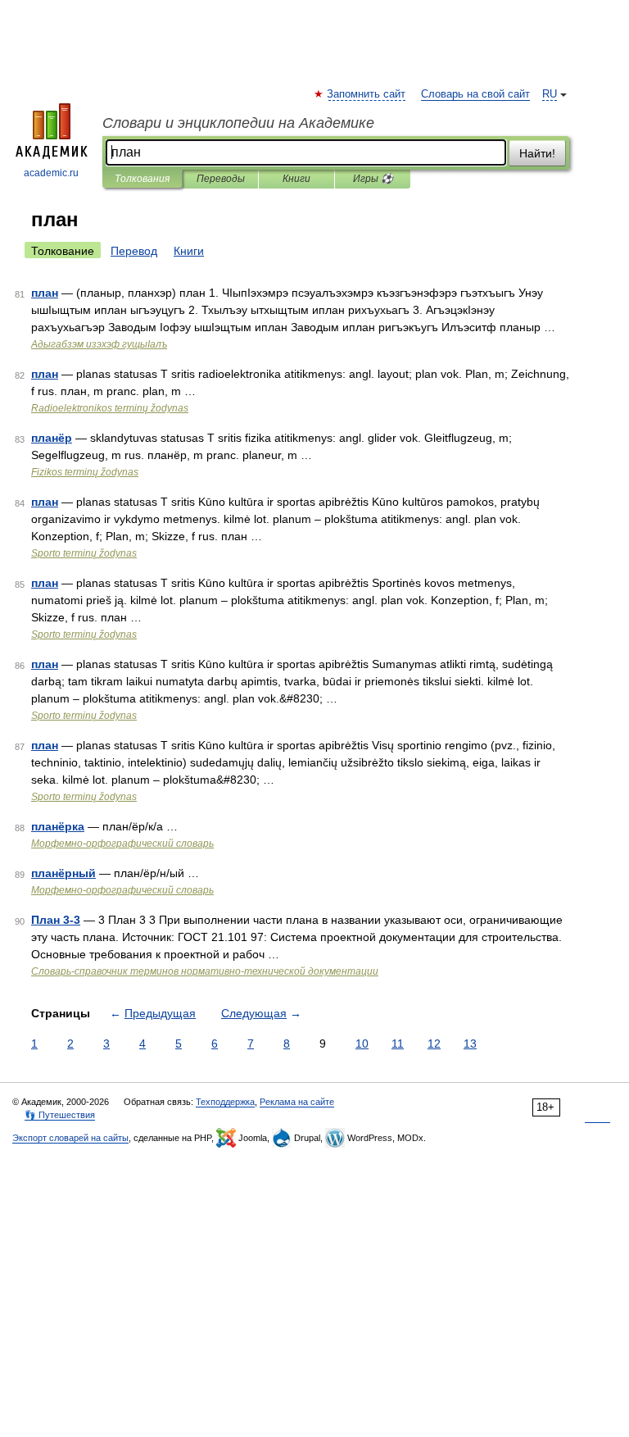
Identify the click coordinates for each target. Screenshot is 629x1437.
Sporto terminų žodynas (84, 553)
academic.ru (51, 173)
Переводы (221, 178)
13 (470, 1043)
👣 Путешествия (60, 1115)
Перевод (134, 250)
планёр (51, 437)
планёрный (63, 873)
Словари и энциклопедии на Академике (238, 123)
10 (362, 1043)
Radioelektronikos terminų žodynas (109, 408)
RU (549, 94)
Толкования (142, 178)
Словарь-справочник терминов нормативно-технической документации (204, 971)
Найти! (537, 153)
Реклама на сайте (297, 1102)
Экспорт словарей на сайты (70, 1138)
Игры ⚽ (373, 178)
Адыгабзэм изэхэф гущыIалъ (99, 344)
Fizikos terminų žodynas (84, 472)
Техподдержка (225, 1102)
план (44, 292)
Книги (296, 178)
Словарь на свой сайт (475, 94)
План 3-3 (55, 919)
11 (397, 1043)
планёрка (57, 826)
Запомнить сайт (366, 94)
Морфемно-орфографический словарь (122, 843)
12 (434, 1043)
